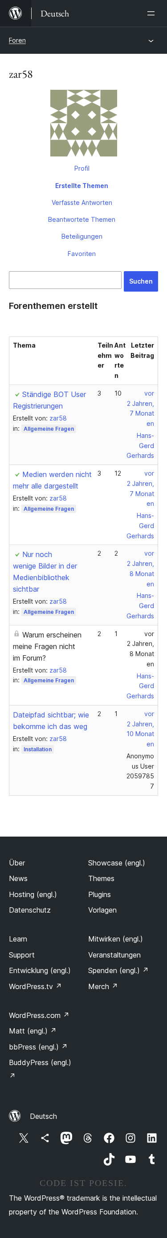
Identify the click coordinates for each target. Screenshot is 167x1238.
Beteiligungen (81, 236)
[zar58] (83, 125)
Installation (38, 749)
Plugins (99, 894)
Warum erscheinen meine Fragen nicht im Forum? (47, 646)
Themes (101, 878)
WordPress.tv (35, 986)
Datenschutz (30, 909)
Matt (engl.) (33, 1030)
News (18, 878)
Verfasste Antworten (82, 202)
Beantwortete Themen (81, 219)
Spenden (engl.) (118, 970)
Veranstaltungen (114, 954)
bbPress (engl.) (38, 1046)
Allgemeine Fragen (49, 428)
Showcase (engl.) (116, 862)
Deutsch (43, 1116)
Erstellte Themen (81, 185)
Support (22, 954)
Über (17, 862)
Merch (103, 986)
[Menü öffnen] (152, 13)
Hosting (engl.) (33, 894)
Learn (18, 938)
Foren (17, 40)
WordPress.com (39, 1015)
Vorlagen (102, 909)
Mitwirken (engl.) (115, 938)
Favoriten (82, 253)
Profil (82, 168)
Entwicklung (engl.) (40, 970)
